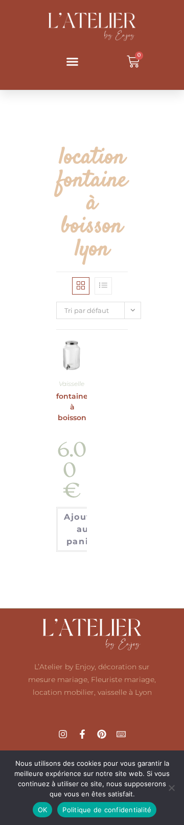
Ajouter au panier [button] (82, 529)
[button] (72, 61)
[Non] (171, 788)
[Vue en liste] (103, 286)
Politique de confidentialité (106, 810)
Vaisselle (71, 383)
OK (43, 810)
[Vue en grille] (80, 286)
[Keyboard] (121, 734)
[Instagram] (62, 734)
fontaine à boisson (72, 407)
